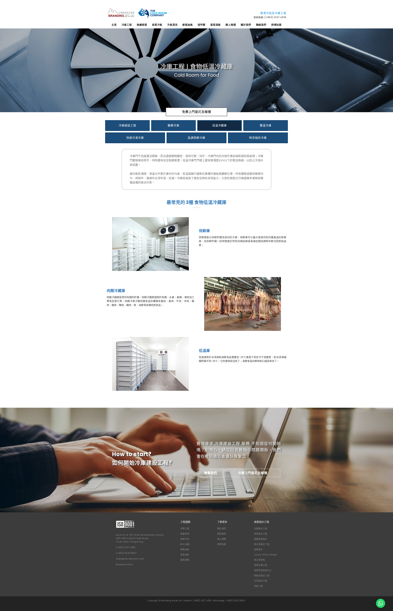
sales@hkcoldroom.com (130, 558)
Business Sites (124, 564)
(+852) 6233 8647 (126, 553)
